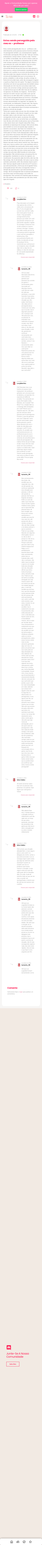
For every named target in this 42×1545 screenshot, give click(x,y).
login (21, 992)
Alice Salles (21, 780)
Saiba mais (12, 1364)
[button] (2, 16)
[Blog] (30, 1542)
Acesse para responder (28, 257)
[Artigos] (24, 1542)
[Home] (11, 1542)
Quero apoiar (21, 9)
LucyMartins (21, 199)
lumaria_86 (25, 269)
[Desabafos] (18, 1542)
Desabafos (7, 184)
